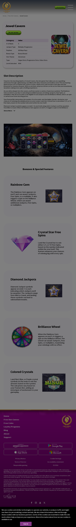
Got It (25, 524)
